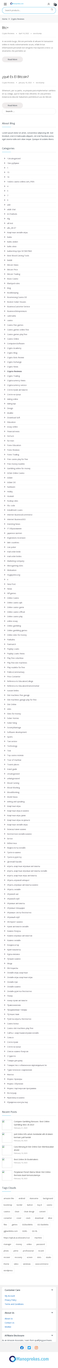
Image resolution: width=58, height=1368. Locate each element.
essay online (12, 426)
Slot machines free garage (18, 695)
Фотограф (11, 1093)
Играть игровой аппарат (18, 880)
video (16, 1264)
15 (8, 172)
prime (15, 1250)
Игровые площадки (16, 908)
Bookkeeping (12, 292)
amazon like (9, 1198)
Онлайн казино (14, 986)
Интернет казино (15, 922)
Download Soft (13, 417)
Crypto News (12, 366)
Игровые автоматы (16, 903)
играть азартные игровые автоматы (23, 866)
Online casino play (15, 616)
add (8, 205)
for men (10, 440)
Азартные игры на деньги (18, 820)
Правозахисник (14, 1005)
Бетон (10, 838)
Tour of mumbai (14, 760)
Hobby (10, 491)
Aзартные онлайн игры (17, 232)
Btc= (5, 27)
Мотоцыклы (12, 968)
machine (38, 1237)
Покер (10, 996)
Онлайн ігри (12, 982)
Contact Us (9, 1322)
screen (30, 1257)
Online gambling (14, 625)
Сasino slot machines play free (20, 1028)
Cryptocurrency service (17, 385)
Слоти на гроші (14, 1046)
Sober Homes (13, 718)
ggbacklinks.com (11, 1231)
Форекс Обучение (15, 1083)
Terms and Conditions (14, 1304)
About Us (9, 1318)
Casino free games (15, 325)
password (40, 1244)
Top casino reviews (15, 755)
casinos (7, 1211)
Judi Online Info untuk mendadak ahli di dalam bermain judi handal (33, 1136)
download (39, 1218)
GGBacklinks (27, 1224)
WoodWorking (13, 792)
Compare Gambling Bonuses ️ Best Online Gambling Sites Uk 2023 (32, 1123)
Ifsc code (11, 505)
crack (28, 1218)
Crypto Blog (12, 353)
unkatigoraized (13, 778)
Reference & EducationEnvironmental (23, 686)
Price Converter (13, 676)
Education (11, 422)
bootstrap (8, 1205)
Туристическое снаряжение (19, 1070)
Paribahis (11, 639)
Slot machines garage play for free (22, 699)
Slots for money (14, 713)
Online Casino (13, 598)
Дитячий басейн (14, 861)
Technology (12, 746)
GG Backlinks (42, 1224)
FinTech (10, 436)
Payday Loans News (16, 653)
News (9, 589)
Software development (17, 732)
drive (50, 1218)
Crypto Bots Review (15, 357)
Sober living (12, 723)
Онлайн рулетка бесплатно (19, 991)
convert (42, 1211)
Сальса (10, 1037)
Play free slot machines (17, 662)
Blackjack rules (13, 283)
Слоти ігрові (12, 1042)
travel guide (12, 769)
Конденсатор (13, 945)
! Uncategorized (14, 158)
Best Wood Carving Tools (18, 255)
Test (9, 750)
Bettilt (9, 260)
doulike (10, 413)
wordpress (8, 1270)
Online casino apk (14, 602)
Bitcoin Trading (13, 274)
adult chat (11, 209)
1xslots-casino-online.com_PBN (20, 181)
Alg (8, 218)
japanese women (14, 533)
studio (48, 1257)
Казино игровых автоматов (19, 935)
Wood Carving (13, 783)
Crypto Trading (13, 376)
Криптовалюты (14, 949)
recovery (18, 1257)
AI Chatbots (12, 214)
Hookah (10, 496)
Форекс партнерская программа (21, 1088)
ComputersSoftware (16, 343)
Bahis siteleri (12, 241)
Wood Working (13, 787)
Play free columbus (15, 658)
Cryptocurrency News (16, 380)
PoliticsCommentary (15, 672)
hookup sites (12, 501)
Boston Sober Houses (16, 302)
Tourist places (13, 764)
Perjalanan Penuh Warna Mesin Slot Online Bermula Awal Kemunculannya (32, 1173)
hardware (11, 487)
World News (12, 797)
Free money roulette (16, 464)
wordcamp (37, 33)
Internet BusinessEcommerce (19, 514)
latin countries (13, 542)
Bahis (9, 237)
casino (10, 320)
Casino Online (13, 339)
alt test (10, 223)
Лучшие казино (14, 959)
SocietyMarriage (14, 727)
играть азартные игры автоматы (22, 875)
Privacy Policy (10, 1300)
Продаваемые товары (17, 1009)
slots (9, 709)
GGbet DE (11, 482)
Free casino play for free (17, 459)
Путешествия (13, 1014)
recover (7, 1257)
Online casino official (16, 612)
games (15, 1224)
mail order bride (14, 551)
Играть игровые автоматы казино (22, 885)
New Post (11, 584)
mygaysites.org (13, 575)
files (5, 1224)
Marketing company (15, 561)
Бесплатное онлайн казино (19, 834)
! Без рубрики (13, 163)
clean (17, 1211)
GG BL (34, 1231)
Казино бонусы (14, 931)
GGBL (24, 1231)
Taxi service (12, 741)
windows (27, 1264)
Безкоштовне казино (16, 829)
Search (52, 10)
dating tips (11, 403)
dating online (12, 399)
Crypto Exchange (14, 362)
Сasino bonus (13, 1023)
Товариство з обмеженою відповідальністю (27, 1065)
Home (4, 19)
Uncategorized (13, 774)
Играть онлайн (14, 889)
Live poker (11, 547)
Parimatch (11, 644)
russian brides (13, 690)
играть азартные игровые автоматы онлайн (27, 871)
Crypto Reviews (8, 33)
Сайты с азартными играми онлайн (23, 1033)
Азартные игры (14, 806)
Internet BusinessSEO (16, 519)
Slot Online (11, 704)
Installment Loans (15, 510)
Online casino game (15, 607)
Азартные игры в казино (18, 810)
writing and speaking (16, 801)
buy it (39, 1205)
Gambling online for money (18, 468)
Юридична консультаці (17, 1102)
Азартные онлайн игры (17, 824)
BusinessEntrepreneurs (17, 311)
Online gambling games (17, 630)
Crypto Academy (14, 348)
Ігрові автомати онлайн (18, 926)
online (29, 1244)
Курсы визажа (13, 954)
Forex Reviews (13, 450)
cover (18, 1218)
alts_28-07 (11, 228)
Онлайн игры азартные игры (20, 977)
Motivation (11, 570)
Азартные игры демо (16, 815)
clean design (29, 1211)
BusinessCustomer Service (18, 306)
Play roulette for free (16, 667)
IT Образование (14, 528)
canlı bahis (11, 316)
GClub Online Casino (15, 473)
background (48, 1198)
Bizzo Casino (12, 278)
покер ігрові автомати (17, 1000)
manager (7, 1244)
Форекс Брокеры (14, 1079)
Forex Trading (13, 454)
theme (6, 1264)
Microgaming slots (15, 565)
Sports (10, 737)
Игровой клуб (13, 898)
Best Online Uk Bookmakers (26, 1159)
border (19, 1205)
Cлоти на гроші (14, 394)
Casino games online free (18, 329)
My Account (10, 1296)
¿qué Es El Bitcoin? (15, 76)
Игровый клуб (13, 917)
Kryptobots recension (16, 538)
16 (8, 177)
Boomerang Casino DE (17, 297)
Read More (12, 59)
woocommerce (41, 1264)
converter (8, 1218)
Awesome (34, 1198)
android (22, 1198)
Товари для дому (15, 1060)
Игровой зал (12, 894)
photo (6, 1250)
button (30, 1205)
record (41, 1250)
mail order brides (14, 556)
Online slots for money (17, 635)
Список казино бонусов (17, 1051)
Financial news (13, 431)
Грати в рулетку (14, 857)
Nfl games (11, 593)
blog (9, 288)
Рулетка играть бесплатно (19, 1019)
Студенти (11, 1056)
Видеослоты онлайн (16, 847)
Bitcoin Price (12, 269)
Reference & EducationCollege (20, 681)
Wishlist (8, 1327)
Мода (9, 963)
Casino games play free (17, 334)
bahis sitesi (11, 246)
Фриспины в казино (16, 1097)
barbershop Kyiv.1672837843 (19, 251)
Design (10, 408)
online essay (12, 621)
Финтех (10, 1074)
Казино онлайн (14, 940)
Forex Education (14, 445)
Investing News (13, 524)
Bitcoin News (12, 265)
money (19, 1244)
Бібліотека (12, 843)
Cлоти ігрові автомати (17, 390)
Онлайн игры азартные (17, 972)
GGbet (10, 477)
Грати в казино (14, 852)
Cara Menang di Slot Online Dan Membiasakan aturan (34, 1148)
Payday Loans (13, 649)
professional (28, 1250)
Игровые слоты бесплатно (19, 912)
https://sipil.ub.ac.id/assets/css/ (17, 1237)
